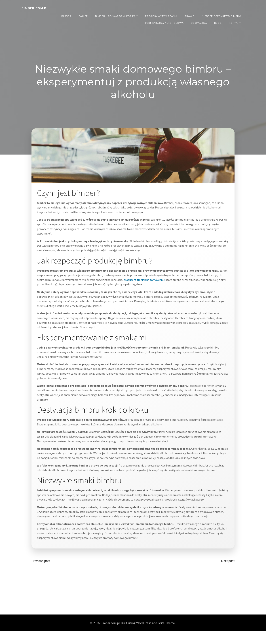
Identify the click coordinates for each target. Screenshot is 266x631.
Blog (218, 23)
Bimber (66, 16)
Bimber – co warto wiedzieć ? (116, 16)
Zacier (83, 16)
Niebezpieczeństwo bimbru (221, 16)
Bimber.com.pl (35, 8)
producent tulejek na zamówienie (144, 280)
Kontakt (235, 23)
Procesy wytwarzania (161, 16)
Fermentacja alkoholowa (164, 23)
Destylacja (199, 23)
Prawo (190, 16)
